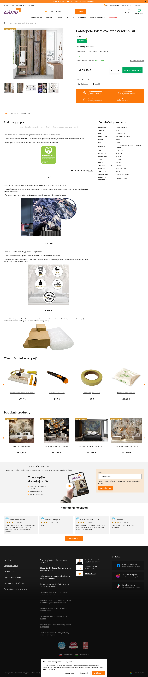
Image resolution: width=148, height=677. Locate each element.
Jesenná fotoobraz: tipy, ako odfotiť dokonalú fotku (54, 609)
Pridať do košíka (132, 70)
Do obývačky (120, 145)
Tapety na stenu (121, 127)
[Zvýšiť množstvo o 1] (118, 70)
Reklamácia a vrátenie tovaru (15, 589)
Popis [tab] (6, 113)
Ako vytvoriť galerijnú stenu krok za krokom (53, 617)
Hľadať (80, 11)
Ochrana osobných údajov (14, 583)
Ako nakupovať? (10, 571)
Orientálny (119, 150)
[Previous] (3, 438)
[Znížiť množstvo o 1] (111, 70)
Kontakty (31, 5)
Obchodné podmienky (12, 577)
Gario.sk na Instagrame (131, 576)
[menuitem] (36, 17)
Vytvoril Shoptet (139, 673)
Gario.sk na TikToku (131, 586)
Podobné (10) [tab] (25, 113)
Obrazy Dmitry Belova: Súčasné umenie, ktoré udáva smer (55, 569)
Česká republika (68, 655)
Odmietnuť (84, 673)
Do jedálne (137, 145)
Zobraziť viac (74, 539)
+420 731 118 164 (91, 567)
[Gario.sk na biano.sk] (86, 646)
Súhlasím (99, 673)
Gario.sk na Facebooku (131, 565)
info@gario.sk (90, 574)
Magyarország (84, 655)
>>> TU (53, 669)
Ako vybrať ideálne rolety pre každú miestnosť (53, 561)
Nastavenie (69, 673)
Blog (24, 5)
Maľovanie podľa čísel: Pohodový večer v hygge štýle (55, 625)
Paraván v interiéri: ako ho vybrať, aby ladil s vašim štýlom (54, 634)
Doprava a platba (16, 5)
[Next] (144, 438)
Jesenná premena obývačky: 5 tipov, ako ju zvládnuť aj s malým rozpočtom (55, 601)
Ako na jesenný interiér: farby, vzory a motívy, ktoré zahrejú (54, 585)
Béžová (118, 139)
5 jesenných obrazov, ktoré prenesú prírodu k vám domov (53, 593)
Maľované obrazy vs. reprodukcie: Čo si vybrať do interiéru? (55, 577)
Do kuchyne (129, 145)
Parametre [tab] (14, 113)
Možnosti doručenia (137, 61)
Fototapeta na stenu (123, 136)
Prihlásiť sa (105, 488)
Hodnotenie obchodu (74, 507)
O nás (6, 5)
